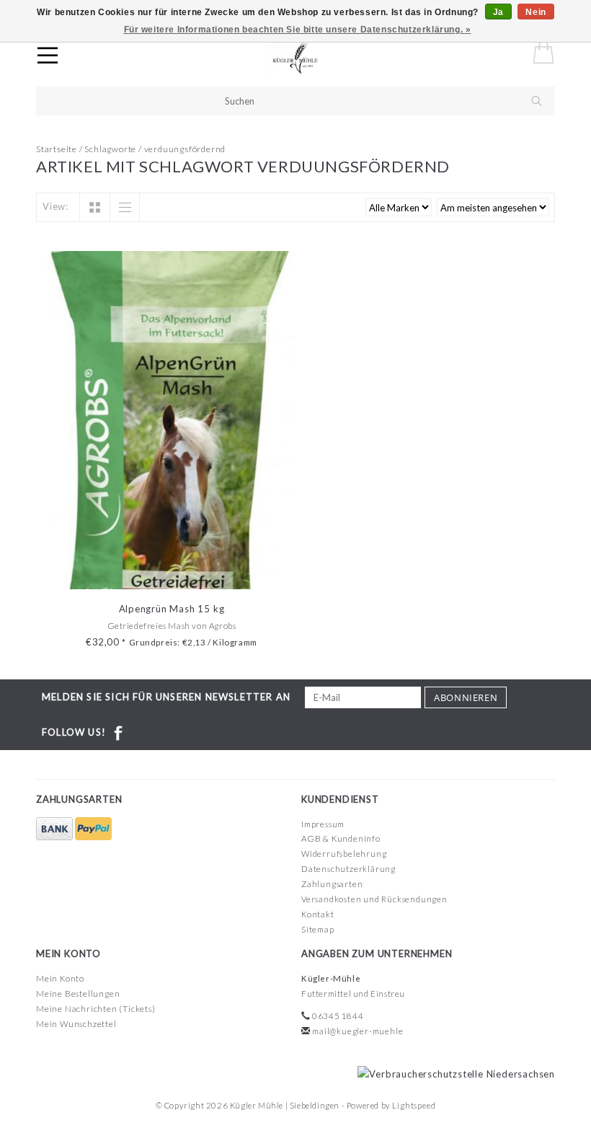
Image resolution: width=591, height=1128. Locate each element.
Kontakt (317, 914)
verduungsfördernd (185, 149)
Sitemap (317, 929)
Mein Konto (60, 978)
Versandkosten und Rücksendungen (374, 899)
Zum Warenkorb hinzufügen (171, 576)
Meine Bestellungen (78, 993)
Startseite (56, 149)
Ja (498, 12)
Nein (535, 12)
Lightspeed (413, 1105)
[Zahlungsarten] (55, 829)
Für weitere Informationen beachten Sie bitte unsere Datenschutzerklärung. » (297, 30)
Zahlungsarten (332, 884)
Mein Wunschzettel (76, 1023)
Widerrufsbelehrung (343, 853)
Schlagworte (110, 149)
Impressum (323, 824)
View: (55, 206)
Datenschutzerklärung (348, 868)
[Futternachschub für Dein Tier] (309, 58)
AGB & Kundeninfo (341, 838)
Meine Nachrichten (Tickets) (96, 1008)
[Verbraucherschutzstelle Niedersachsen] (452, 1073)
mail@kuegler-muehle (357, 1031)
